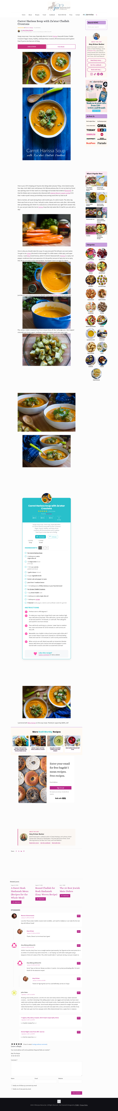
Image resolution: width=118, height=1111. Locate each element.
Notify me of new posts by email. (22, 1089)
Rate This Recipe (15, 1053)
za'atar (38, 599)
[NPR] (102, 130)
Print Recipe (61, 46)
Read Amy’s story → (97, 60)
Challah (88, 235)
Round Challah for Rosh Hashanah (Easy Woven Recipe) (46, 891)
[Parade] (102, 143)
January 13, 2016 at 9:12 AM (28, 917)
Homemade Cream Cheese (101, 188)
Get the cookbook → (96, 65)
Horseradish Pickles (89, 205)
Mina (28, 256)
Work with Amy (56, 843)
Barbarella (68, 191)
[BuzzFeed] (91, 143)
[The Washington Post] (102, 121)
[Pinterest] (98, 74)
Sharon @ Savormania (27, 915)
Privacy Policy (84, 1105)
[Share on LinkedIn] (21, 851)
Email (36, 1078)
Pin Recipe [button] (54, 536)
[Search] (96, 14)
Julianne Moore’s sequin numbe (60, 193)
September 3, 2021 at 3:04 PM (28, 1034)
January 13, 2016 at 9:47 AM (28, 947)
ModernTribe (92, 50)
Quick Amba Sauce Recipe (100, 205)
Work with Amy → (96, 69)
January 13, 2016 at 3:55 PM (33, 933)
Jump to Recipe (32, 46)
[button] (39, 511)
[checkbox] (25, 553)
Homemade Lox (90, 219)
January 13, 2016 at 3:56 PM (39, 980)
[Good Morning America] (102, 125)
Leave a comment (44, 655)
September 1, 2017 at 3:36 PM (28, 994)
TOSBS (77, 1105)
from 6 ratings (32, 27)
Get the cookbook (45, 843)
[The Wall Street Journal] (91, 125)
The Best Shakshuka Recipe (100, 237)
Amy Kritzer (49, 513)
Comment (14, 1060)
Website (60, 1078)
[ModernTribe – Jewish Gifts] (88, 14)
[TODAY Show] (91, 130)
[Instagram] (91, 74)
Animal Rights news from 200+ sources (32, 1032)
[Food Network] (102, 134)
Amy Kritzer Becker (27, 30)
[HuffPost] (91, 138)
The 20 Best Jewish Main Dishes (89, 189)
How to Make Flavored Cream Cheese (101, 221)
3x (47, 548)
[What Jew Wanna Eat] (59, 6)
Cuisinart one (56, 295)
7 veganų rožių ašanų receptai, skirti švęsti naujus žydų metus (40, 1017)
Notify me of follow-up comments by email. (25, 1085)
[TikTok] (95, 74)
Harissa (55, 36)
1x (40, 548)
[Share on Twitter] (18, 851)
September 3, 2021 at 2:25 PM (28, 1020)
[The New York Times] (91, 121)
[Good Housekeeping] (102, 138)
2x (43, 548)
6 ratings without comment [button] (39, 1044)
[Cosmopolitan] (91, 134)
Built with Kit (60, 798)
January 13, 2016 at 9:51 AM (33, 965)
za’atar (29, 253)
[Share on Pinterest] (24, 851)
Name (12, 1078)
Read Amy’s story (34, 843)
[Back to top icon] (59, 1101)
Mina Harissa (32, 723)
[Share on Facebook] (16, 851)
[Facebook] (101, 74)
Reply (79, 915)
